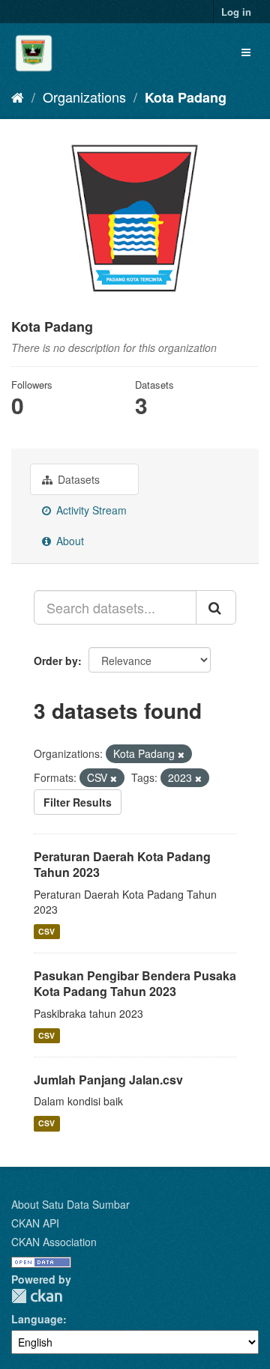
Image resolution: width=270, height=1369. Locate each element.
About (68, 540)
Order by (56, 660)
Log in (236, 11)
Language (37, 1318)
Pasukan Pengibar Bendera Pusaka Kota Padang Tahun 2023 (135, 983)
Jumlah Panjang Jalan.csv (108, 1079)
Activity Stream (90, 510)
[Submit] (216, 607)
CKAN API (35, 1222)
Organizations (84, 96)
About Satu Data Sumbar (70, 1204)
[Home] (17, 96)
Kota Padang (185, 97)
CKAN (36, 1296)
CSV (46, 931)
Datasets (77, 479)
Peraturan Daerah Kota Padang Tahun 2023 (122, 864)
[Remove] (181, 754)
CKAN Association (54, 1241)
